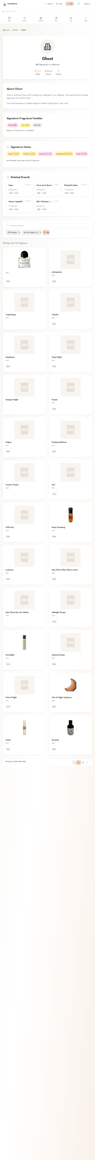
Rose (81, 154)
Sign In (87, 4)
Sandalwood (63, 154)
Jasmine (45, 154)
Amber (28, 154)
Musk (13, 154)
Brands (15, 30)
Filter (47, 232)
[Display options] (79, 4)
